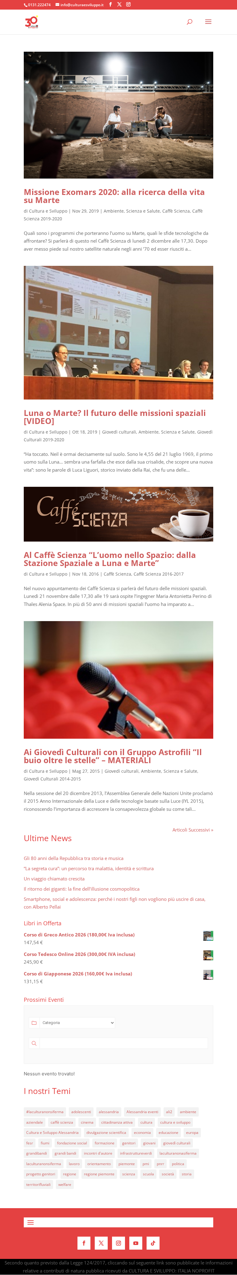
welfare (64, 1184)
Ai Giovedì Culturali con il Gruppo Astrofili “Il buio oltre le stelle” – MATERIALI (113, 756)
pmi (146, 1163)
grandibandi (36, 1153)
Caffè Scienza (176, 211)
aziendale (34, 1122)
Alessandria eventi (142, 1111)
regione (69, 1174)
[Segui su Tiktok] (153, 1243)
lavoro (74, 1163)
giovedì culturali (176, 1143)
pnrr (160, 1163)
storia (187, 1174)
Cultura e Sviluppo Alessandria (52, 1132)
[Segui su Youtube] (135, 1243)
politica (178, 1163)
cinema (87, 1122)
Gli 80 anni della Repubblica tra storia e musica (73, 858)
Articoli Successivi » (193, 830)
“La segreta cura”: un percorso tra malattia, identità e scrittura (89, 868)
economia (142, 1132)
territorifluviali (38, 1184)
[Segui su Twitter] (101, 1243)
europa (192, 1132)
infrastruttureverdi (136, 1153)
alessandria (109, 1111)
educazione (168, 1132)
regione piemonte (99, 1174)
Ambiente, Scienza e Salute (132, 211)
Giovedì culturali (119, 432)
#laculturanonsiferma (45, 1111)
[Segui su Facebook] (83, 1243)
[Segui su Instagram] (118, 1243)
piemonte (126, 1163)
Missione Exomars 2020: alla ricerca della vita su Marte (114, 195)
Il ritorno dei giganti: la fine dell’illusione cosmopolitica (81, 889)
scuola (148, 1174)
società (168, 1174)
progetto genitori (40, 1174)
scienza (128, 1174)
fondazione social (72, 1143)
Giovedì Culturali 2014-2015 (52, 779)
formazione (104, 1143)
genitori (128, 1143)
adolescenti (81, 1111)
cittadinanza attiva (117, 1122)
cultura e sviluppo (175, 1122)
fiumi (45, 1143)
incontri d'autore (98, 1153)
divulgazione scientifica (106, 1132)
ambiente (188, 1111)
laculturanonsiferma (43, 1163)
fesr (29, 1143)
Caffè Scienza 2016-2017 (159, 574)
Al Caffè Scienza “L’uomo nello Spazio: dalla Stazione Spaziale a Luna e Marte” (110, 558)
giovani (149, 1143)
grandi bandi (65, 1153)
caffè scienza (62, 1122)
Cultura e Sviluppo (48, 211)
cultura (146, 1122)
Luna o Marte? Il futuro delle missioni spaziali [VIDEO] (115, 416)
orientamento (99, 1163)
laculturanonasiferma (178, 1153)
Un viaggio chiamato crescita (54, 878)
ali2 (169, 1111)
